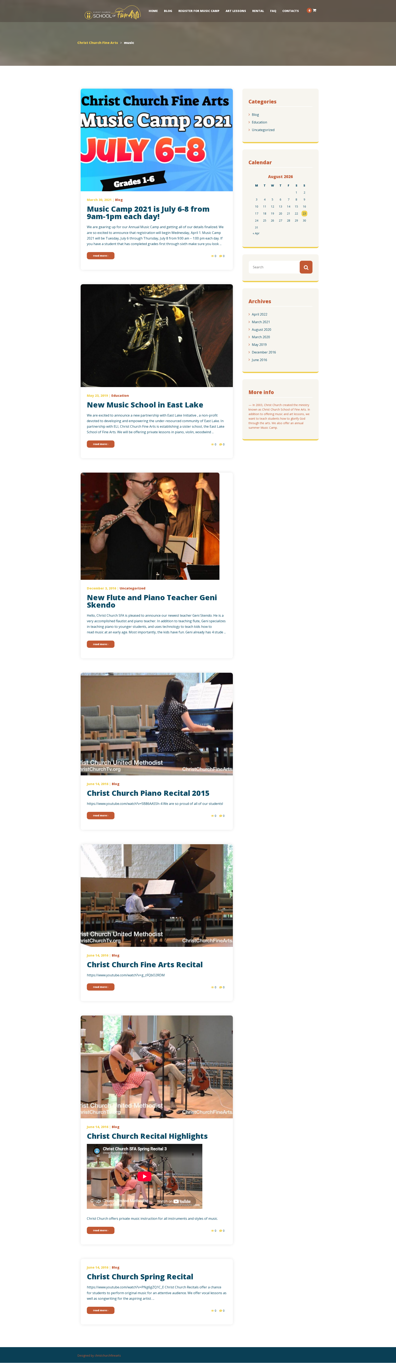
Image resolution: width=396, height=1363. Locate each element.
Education (259, 122)
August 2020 (261, 329)
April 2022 (259, 314)
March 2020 (261, 337)
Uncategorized (263, 130)
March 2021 (261, 322)
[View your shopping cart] (314, 10)
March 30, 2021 (99, 199)
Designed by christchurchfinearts (99, 1355)
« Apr (256, 233)
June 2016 (259, 359)
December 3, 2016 (101, 588)
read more (100, 255)
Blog (255, 114)
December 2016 (264, 352)
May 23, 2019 (97, 395)
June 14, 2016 (97, 784)
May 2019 (259, 344)
